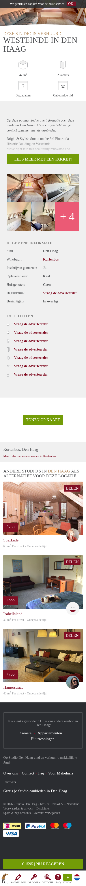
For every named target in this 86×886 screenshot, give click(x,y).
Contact (28, 773)
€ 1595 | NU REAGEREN (43, 864)
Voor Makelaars (60, 773)
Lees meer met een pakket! (43, 159)
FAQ (58, 882)
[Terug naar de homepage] (5, 879)
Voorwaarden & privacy (18, 808)
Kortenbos (51, 259)
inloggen (34, 882)
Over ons (10, 773)
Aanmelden (18, 882)
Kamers (25, 733)
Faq (41, 773)
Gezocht (47, 882)
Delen (72, 488)
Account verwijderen (47, 813)
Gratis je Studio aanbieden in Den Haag (35, 791)
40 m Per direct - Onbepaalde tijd (25, 693)
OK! (71, 4)
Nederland (73, 804)
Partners (9, 782)
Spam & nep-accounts (17, 813)
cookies (32, 4)
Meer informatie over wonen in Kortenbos (29, 456)
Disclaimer (43, 808)
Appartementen (49, 733)
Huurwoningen (42, 739)
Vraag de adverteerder (60, 293)
